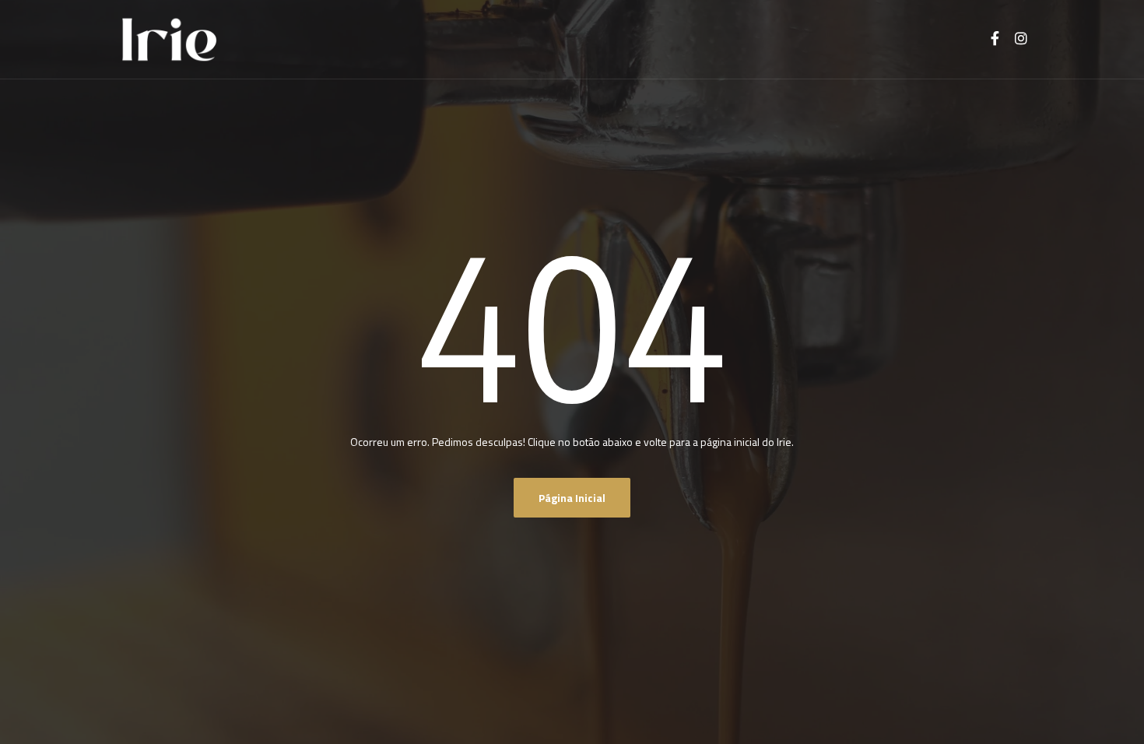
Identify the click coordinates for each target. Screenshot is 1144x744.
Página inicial (572, 498)
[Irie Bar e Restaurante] (169, 39)
